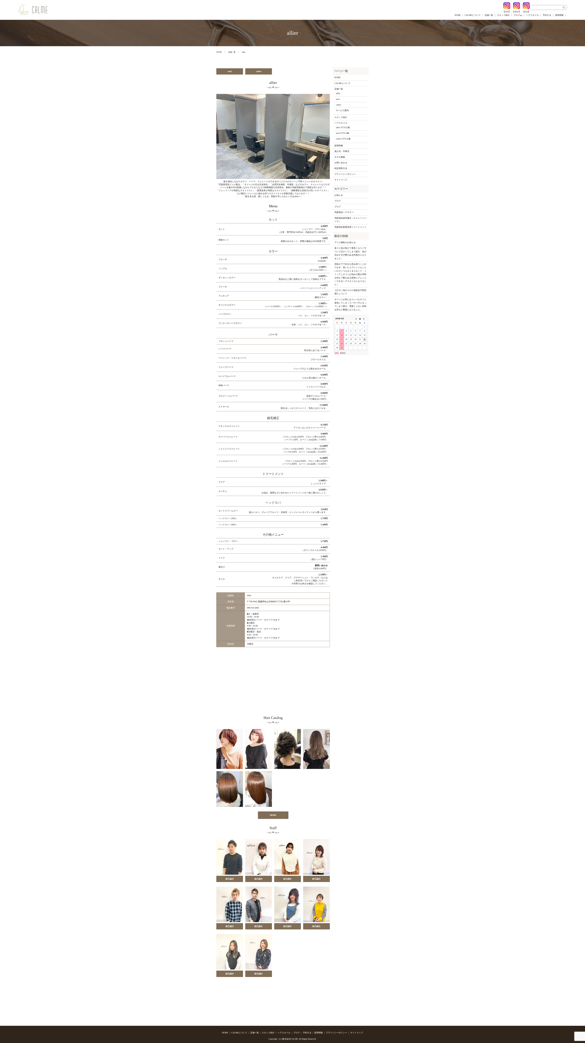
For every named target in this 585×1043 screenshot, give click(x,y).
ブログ (517, 15)
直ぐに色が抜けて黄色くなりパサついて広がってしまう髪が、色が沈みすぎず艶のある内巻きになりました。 (350, 253)
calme (258, 71)
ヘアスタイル (532, 15)
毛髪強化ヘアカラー (344, 212)
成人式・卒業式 (341, 151)
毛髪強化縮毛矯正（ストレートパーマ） (350, 220)
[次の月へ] (364, 319)
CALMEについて (473, 15)
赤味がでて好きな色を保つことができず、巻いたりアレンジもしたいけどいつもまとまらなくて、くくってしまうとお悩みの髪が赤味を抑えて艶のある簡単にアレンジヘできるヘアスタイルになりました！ (350, 274)
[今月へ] (360, 319)
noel (230, 71)
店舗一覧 (489, 15)
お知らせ (338, 195)
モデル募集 (339, 157)
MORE (273, 815)
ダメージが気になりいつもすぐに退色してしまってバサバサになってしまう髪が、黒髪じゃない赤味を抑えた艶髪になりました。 (350, 304)
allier (338, 93)
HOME (458, 15)
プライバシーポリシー (345, 174)
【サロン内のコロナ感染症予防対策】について (350, 292)
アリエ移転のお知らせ (345, 242)
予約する (547, 15)
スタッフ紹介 (503, 15)
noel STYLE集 (342, 133)
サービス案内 (342, 110)
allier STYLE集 (343, 127)
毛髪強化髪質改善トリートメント (350, 227)
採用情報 (559, 15)
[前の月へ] (355, 319)
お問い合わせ (340, 163)
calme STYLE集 (343, 139)
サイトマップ (340, 180)
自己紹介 (229, 879)
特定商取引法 (340, 168)
